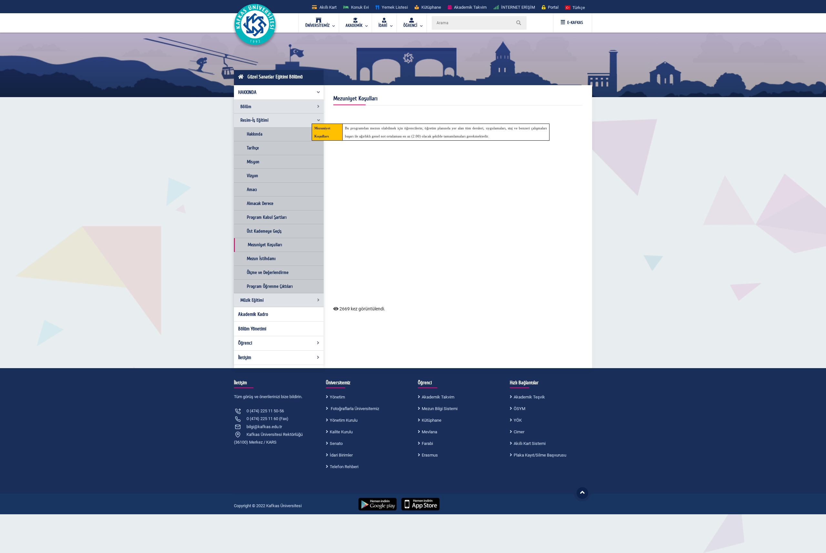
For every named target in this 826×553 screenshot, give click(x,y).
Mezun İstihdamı (261, 258)
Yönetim (337, 397)
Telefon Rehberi (344, 466)
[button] (575, 7)
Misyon (253, 162)
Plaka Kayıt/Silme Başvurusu (540, 455)
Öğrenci (245, 343)
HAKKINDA (247, 92)
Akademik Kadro (253, 314)
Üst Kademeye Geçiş (264, 231)
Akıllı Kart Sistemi (530, 443)
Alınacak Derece (260, 203)
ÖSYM (519, 408)
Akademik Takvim (438, 397)
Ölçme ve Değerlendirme (267, 272)
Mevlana (429, 431)
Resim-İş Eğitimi (254, 120)
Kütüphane (431, 420)
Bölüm (245, 106)
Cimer (519, 431)
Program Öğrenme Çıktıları (270, 286)
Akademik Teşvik (529, 397)
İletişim (244, 357)
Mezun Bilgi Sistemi (440, 408)
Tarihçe (253, 148)
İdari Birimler (341, 455)
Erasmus (430, 455)
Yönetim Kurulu (344, 420)
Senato (336, 443)
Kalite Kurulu (341, 431)
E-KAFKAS (575, 22)
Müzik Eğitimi (252, 300)
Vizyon (252, 175)
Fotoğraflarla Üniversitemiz (354, 408)
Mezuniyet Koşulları (265, 244)
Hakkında (254, 134)
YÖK (518, 420)
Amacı (252, 189)
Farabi (427, 443)
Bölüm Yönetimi (252, 329)
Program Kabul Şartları (267, 217)
